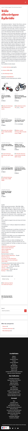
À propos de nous (14, 359)
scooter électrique (7, 67)
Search (3, 308)
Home (2, 7)
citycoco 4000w (6, 70)
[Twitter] (12, 428)
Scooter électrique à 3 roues (14, 395)
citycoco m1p (14, 368)
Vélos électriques (14, 381)
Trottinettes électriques (14, 378)
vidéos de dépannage (6, 249)
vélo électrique (4, 266)
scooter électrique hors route (14, 394)
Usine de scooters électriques (8, 255)
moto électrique (5, 269)
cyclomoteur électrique (14, 416)
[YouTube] (17, 428)
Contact (14, 361)
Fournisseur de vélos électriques (8, 258)
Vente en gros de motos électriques (9, 260)
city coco (14, 364)
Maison (14, 356)
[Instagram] (15, 428)
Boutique (3, 270)
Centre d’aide (4, 261)
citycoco (3, 267)
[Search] (25, 310)
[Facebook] (10, 428)
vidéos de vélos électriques (7, 247)
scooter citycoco (14, 414)
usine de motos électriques (14, 411)
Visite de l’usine (4, 252)
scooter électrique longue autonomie (14, 371)
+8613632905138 (9, 76)
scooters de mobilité (14, 417)
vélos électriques (14, 387)
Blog (14, 401)
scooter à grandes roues (14, 392)
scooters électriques (14, 384)
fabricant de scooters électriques (14, 407)
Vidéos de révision (14, 383)
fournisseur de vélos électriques (14, 410)
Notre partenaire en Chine (14, 405)
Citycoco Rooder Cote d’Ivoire (14, 380)
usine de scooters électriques (14, 373)
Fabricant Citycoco (5, 257)
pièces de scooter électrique (14, 413)
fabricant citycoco (14, 408)
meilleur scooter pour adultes (14, 391)
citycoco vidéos (4, 250)
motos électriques (14, 389)
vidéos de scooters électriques (8, 246)
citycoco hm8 (14, 370)
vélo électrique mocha (8, 73)
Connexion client (14, 402)
